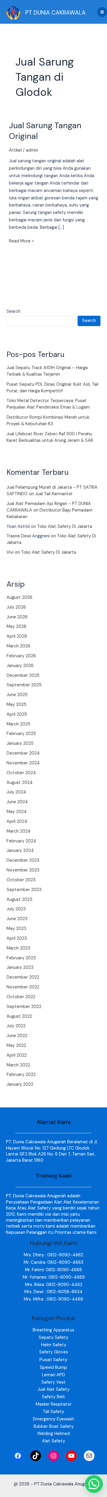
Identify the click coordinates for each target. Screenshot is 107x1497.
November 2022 (23, 987)
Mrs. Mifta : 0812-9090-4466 (53, 1299)
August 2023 (19, 899)
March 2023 (18, 948)
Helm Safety (53, 1345)
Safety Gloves (53, 1352)
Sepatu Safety (53, 1337)
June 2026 (17, 617)
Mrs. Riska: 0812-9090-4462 (53, 1285)
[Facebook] (17, 1455)
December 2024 (23, 753)
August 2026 (19, 597)
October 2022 (21, 997)
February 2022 (21, 1074)
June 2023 (17, 919)
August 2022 (19, 1016)
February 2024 (21, 841)
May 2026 (16, 626)
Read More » (21, 241)
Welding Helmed (53, 1433)
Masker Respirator (54, 1404)
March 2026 (18, 646)
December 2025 (23, 675)
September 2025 (24, 685)
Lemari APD (53, 1375)
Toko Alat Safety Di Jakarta (64, 526)
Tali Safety (53, 1412)
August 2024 (20, 782)
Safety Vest (53, 1382)
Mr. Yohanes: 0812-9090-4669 (54, 1277)
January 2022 (20, 1084)
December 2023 (23, 860)
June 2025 (17, 695)
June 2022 (17, 1036)
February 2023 (21, 958)
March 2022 (18, 1065)
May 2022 (16, 1045)
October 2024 (21, 773)
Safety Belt (53, 1397)
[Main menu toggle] (102, 12)
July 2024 (16, 792)
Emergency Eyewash (53, 1419)
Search (14, 311)
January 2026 (20, 666)
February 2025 (21, 733)
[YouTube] (71, 1455)
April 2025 (17, 714)
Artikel (15, 150)
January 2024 (20, 850)
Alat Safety (53, 1441)
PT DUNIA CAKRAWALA (55, 12)
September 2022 (24, 1006)
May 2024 (17, 812)
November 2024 (23, 763)
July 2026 (16, 607)
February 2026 (21, 656)
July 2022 (16, 1026)
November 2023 (23, 870)
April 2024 (17, 821)
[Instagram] (53, 1455)
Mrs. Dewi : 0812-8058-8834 (53, 1292)
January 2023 (20, 967)
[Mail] (89, 1455)
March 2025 (18, 724)
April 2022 (17, 1055)
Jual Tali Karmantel (53, 494)
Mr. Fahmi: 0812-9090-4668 (53, 1270)
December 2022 (23, 977)
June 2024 (17, 802)
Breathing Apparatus (53, 1330)
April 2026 (17, 636)
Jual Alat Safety (53, 1389)
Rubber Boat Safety (54, 1426)
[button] (94, 1484)
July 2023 (16, 909)
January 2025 (20, 743)
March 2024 (19, 831)
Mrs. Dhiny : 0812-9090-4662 (53, 1255)
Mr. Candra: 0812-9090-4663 (54, 1262)
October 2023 (21, 880)
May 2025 (16, 704)
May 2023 (16, 928)
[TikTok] (35, 1455)
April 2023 (17, 938)
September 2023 (24, 890)
